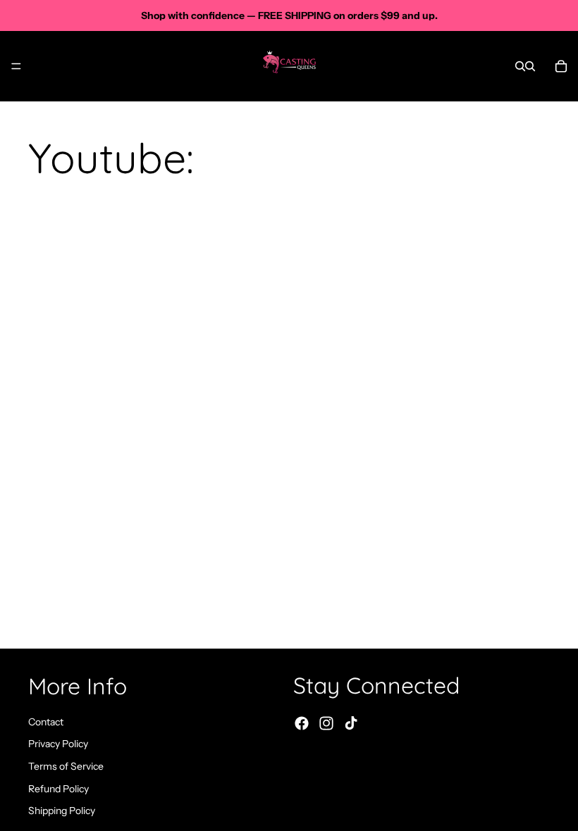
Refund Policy (58, 788)
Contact (45, 722)
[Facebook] (301, 724)
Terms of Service (66, 766)
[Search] (520, 66)
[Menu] (16, 66)
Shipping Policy (61, 810)
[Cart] (561, 66)
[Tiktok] (351, 724)
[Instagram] (326, 724)
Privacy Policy (58, 744)
